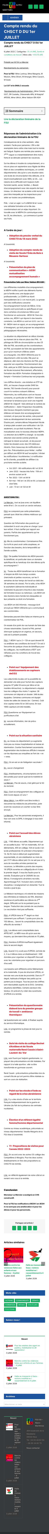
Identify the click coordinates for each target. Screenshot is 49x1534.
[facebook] (30, 7)
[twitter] (36, 7)
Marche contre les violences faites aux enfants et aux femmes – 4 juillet (29, 1363)
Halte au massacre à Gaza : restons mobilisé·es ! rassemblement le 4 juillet (35, 1270)
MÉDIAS (21, 1305)
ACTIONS (9, 1300)
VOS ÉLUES (38, 55)
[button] (6, 1264)
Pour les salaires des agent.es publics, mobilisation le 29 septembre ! (27, 1347)
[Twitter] (9, 1327)
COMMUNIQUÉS (22, 1300)
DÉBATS (35, 1300)
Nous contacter (33, 1448)
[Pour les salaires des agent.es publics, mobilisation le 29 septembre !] (9, 1346)
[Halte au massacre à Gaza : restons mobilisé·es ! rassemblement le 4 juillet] (9, 1376)
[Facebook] (5, 1327)
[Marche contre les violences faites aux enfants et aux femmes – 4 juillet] (9, 1361)
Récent (24, 1339)
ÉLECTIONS (10, 1309)
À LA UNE (32, 51)
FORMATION (10, 1305)
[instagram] (41, 7)
